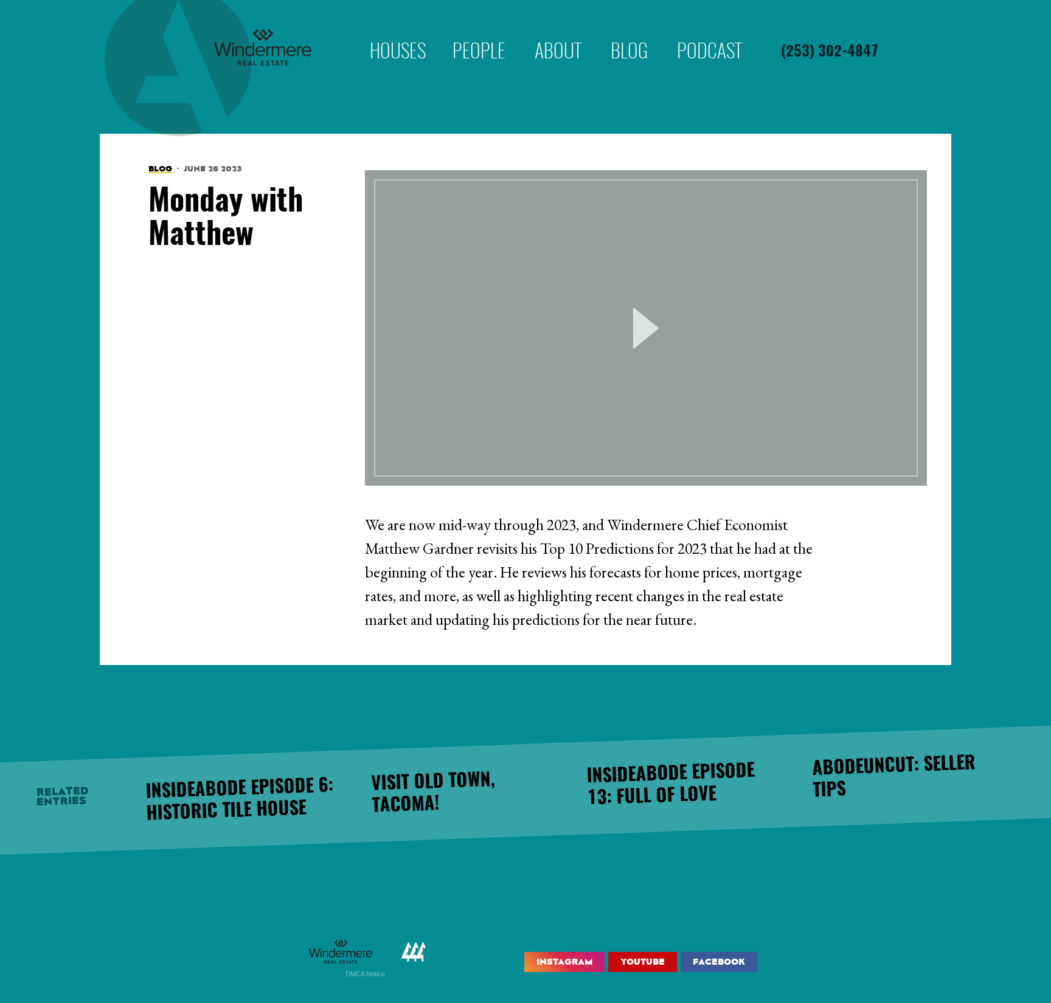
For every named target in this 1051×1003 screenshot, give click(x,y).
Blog (629, 32)
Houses (398, 32)
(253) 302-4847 (829, 52)
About (558, 32)
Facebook (719, 962)
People (479, 32)
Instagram (564, 962)
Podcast (709, 32)
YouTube (642, 962)
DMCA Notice (365, 973)
